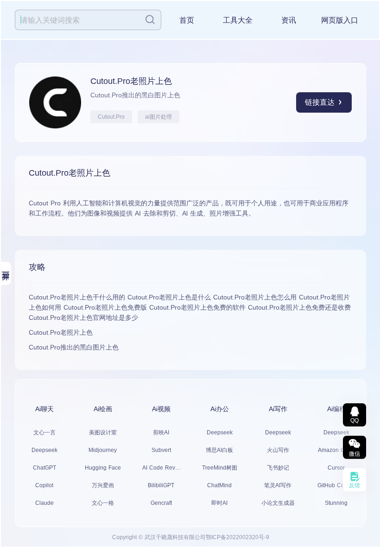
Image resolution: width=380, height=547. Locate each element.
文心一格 (103, 503)
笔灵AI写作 (277, 485)
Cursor (336, 467)
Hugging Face (103, 467)
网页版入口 (339, 20)
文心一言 (44, 432)
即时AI (219, 503)
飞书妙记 (278, 467)
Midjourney (103, 450)
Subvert (161, 450)
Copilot (44, 485)
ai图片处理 (158, 117)
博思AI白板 (219, 450)
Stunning (336, 503)
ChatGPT (44, 467)
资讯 (288, 20)
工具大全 (238, 20)
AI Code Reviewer (161, 467)
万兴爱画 (103, 485)
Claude (44, 503)
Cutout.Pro (111, 117)
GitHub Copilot (336, 485)
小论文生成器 (278, 503)
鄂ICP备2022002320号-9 (237, 537)
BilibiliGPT (161, 485)
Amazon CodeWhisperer (336, 450)
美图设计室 (103, 432)
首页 (186, 20)
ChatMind (219, 485)
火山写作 (278, 450)
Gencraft (161, 503)
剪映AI (161, 432)
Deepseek (44, 450)
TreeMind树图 (219, 467)
